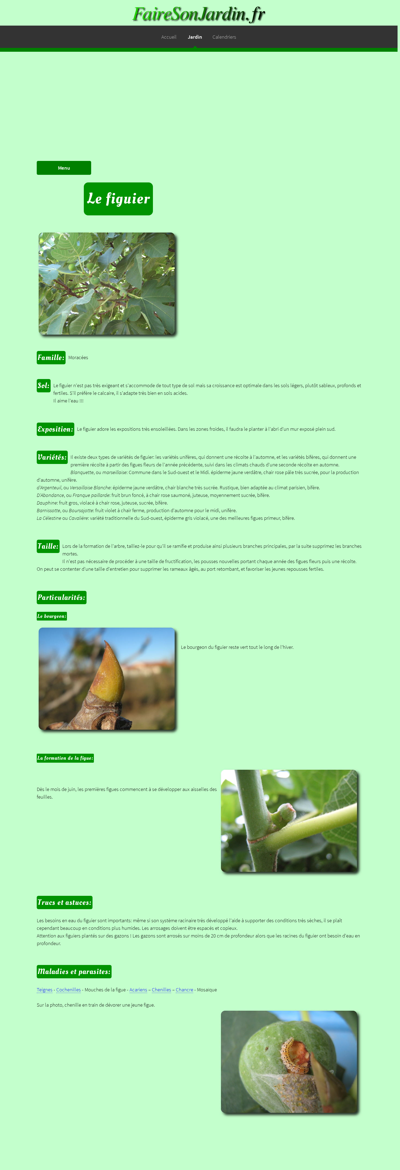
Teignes (45, 989)
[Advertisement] (200, 90)
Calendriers (224, 37)
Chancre (184, 989)
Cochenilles (68, 989)
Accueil (169, 37)
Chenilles (161, 989)
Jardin (195, 37)
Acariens (138, 989)
